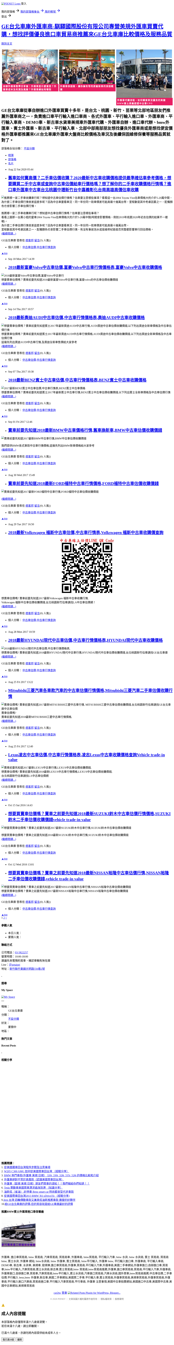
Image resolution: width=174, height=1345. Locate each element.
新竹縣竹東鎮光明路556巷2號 (27, 968)
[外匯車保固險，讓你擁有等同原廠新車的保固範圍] (87, 71)
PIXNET (61, 1299)
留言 (37, 240)
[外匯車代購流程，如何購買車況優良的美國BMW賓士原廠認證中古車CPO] (144, 78)
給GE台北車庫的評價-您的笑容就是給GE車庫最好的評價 (39, 1204)
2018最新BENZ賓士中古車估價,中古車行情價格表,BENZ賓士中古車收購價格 (77, 380)
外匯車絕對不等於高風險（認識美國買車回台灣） (34, 1179)
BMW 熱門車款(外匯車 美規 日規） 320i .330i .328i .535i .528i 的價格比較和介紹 (51, 1175)
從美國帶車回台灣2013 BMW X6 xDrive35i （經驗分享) (36, 1195)
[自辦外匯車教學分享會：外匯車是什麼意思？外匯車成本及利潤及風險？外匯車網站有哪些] (29, 71)
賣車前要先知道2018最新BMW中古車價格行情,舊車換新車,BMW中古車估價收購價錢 (85, 430)
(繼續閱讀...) (8, 233)
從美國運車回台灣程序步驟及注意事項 (27, 1167)
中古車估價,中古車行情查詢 (39, 247)
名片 (11, 163)
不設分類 (29, 148)
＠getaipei (14, 964)
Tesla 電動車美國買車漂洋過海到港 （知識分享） (33, 1187)
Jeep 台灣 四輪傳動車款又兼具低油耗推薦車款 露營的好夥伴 (39, 1199)
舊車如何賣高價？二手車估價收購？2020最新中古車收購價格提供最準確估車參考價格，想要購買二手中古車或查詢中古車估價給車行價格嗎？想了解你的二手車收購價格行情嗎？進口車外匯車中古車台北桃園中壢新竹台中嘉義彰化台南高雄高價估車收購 (89, 184)
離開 (19, 1339)
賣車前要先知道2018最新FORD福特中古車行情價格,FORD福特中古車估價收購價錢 (83, 483)
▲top (4, 253)
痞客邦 (29, 240)
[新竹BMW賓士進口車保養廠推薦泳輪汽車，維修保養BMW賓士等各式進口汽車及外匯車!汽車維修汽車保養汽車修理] (18, 1250)
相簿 (11, 155)
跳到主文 (6, 43)
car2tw (57, 1292)
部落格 (12, 159)
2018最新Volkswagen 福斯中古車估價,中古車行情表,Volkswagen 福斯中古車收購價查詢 (85, 532)
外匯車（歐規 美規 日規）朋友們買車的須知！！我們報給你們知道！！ (47, 1183)
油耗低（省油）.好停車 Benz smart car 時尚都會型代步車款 (39, 1191)
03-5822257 (21, 952)
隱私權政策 (106, 1299)
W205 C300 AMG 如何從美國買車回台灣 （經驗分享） (36, 1171)
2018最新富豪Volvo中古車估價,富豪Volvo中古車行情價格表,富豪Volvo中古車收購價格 (85, 267)
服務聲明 (119, 1299)
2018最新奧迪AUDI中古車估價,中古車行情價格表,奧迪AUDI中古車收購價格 (76, 317)
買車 (64, 1292)
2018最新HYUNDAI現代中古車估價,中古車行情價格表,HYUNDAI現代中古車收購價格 (85, 640)
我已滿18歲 (8, 1339)
